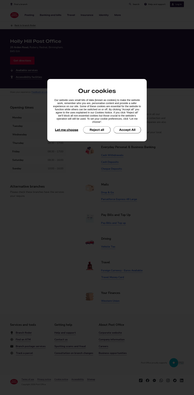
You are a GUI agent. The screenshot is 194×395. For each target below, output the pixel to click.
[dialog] (97, 110)
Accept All (127, 130)
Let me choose (66, 130)
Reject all (97, 130)
